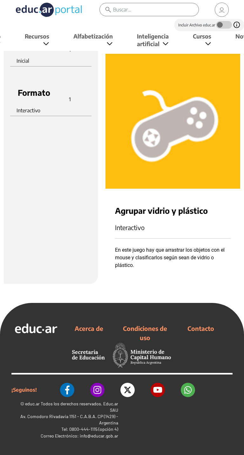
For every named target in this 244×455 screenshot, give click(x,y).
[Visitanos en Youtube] (158, 390)
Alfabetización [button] (93, 36)
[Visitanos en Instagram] (97, 390)
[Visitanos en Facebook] (67, 390)
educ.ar (32, 403)
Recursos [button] (37, 36)
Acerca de (89, 328)
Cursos (202, 36)
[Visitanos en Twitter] (127, 390)
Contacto (200, 328)
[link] (222, 10)
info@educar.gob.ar (99, 435)
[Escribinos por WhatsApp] (188, 390)
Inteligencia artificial (153, 39)
